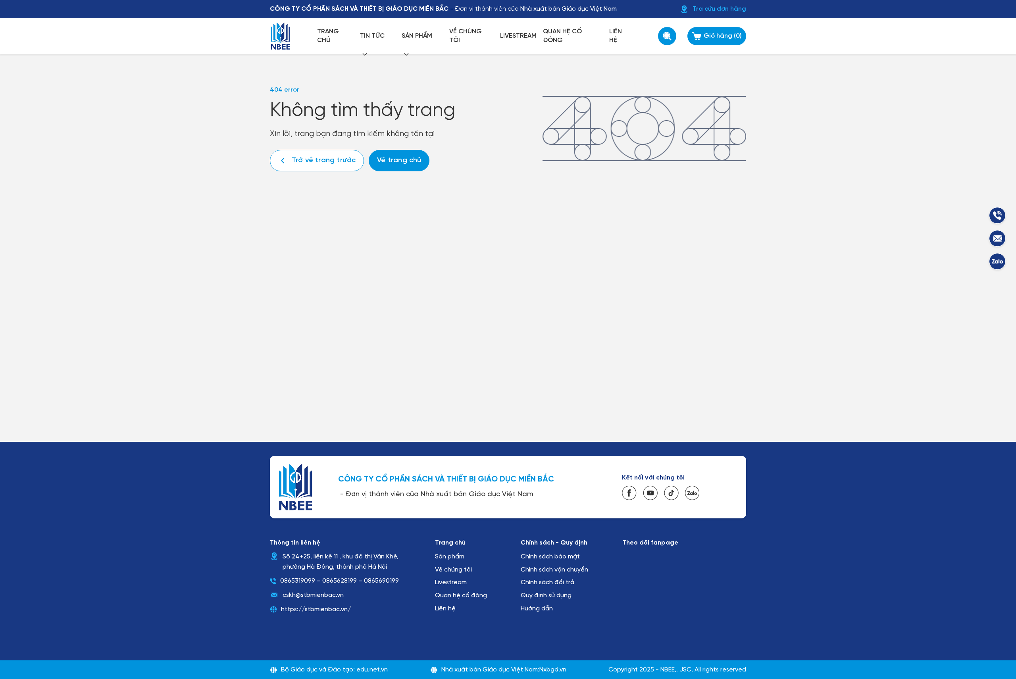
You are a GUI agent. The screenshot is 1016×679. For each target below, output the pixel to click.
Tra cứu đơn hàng (719, 9)
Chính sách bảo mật (550, 556)
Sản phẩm (449, 556)
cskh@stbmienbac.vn (313, 595)
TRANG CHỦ (328, 36)
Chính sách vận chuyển (554, 569)
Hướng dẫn (537, 608)
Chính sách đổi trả (547, 582)
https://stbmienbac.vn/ (316, 609)
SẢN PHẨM (417, 36)
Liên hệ (445, 608)
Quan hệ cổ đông (461, 595)
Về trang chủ (399, 160)
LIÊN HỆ (615, 36)
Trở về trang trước (324, 160)
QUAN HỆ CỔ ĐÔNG (562, 36)
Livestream (451, 582)
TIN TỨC (372, 36)
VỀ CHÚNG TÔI (465, 36)
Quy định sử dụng (546, 595)
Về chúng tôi (453, 569)
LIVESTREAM (518, 36)
